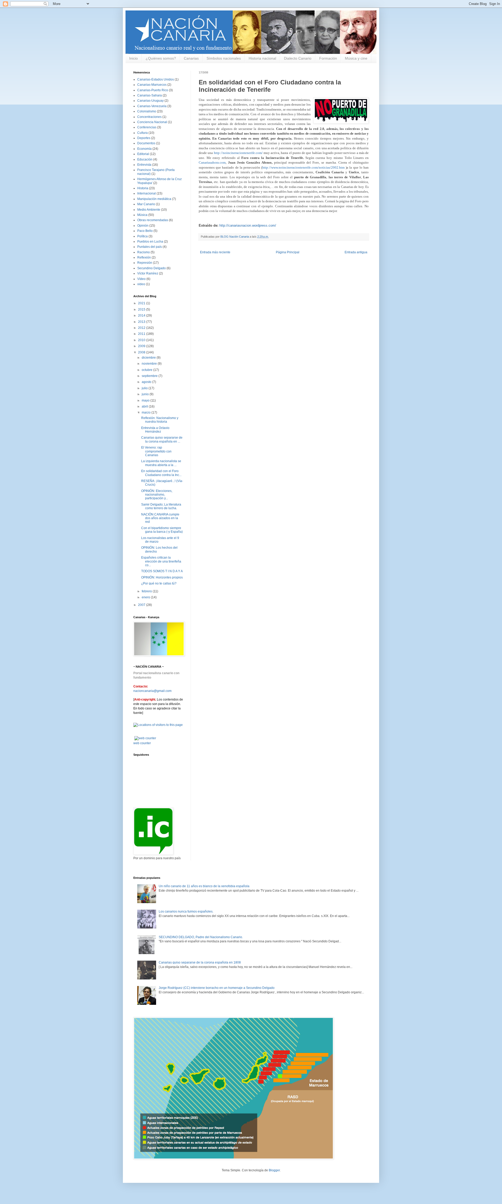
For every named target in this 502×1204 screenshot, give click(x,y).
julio (145, 388)
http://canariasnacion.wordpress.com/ (247, 225)
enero (146, 597)
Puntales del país (149, 247)
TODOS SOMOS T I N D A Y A (162, 571)
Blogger (274, 1170)
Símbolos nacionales (224, 58)
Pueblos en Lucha (150, 241)
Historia (142, 188)
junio (146, 394)
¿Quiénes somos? (161, 58)
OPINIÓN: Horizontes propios (162, 577)
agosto (147, 382)
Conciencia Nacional (152, 122)
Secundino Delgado (151, 268)
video (141, 284)
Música (142, 215)
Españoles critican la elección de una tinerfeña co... (161, 561)
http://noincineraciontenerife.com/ (238, 153)
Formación (328, 58)
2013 (142, 322)
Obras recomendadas (152, 220)
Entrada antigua (356, 252)
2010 (142, 340)
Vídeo (141, 279)
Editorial (143, 154)
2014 (142, 315)
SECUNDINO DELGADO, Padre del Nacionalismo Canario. (201, 937)
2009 (142, 346)
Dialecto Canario (297, 58)
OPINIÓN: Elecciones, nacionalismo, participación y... (156, 494)
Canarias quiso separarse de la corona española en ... (161, 439)
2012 (142, 328)
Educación (144, 159)
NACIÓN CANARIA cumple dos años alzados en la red (160, 518)
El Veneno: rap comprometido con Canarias (156, 451)
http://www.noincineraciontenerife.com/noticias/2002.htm (303, 167)
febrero (147, 591)
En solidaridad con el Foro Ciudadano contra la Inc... (161, 473)
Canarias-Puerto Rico (152, 90)
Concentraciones (149, 117)
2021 (142, 303)
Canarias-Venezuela (152, 106)
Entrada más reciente (215, 252)
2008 (142, 352)
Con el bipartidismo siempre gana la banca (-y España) (162, 530)
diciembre (149, 357)
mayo (146, 400)
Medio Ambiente (148, 209)
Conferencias (146, 127)
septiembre (150, 376)
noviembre (150, 363)
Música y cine (356, 58)
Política (142, 236)
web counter (142, 743)
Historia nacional (262, 58)
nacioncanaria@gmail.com (152, 691)
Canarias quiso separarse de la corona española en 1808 (200, 962)
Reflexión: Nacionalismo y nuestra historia (159, 419)
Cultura (142, 133)
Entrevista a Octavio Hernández (155, 429)
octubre (147, 370)
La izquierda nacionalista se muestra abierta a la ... (161, 463)
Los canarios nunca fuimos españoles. (186, 911)
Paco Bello (145, 231)
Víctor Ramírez (147, 273)
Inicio (133, 58)
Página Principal (287, 252)
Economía (144, 149)
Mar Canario (146, 204)
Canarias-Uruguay (150, 100)
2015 (142, 309)
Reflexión (144, 257)
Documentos (146, 143)
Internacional (146, 193)
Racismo (143, 252)
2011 (142, 334)
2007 (142, 605)
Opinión (143, 225)
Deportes (143, 138)
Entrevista (144, 165)
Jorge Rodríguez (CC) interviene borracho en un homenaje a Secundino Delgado (217, 988)
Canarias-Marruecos (152, 85)
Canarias (191, 58)
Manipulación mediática (154, 199)
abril (145, 406)
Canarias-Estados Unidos (155, 79)
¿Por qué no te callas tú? (158, 583)
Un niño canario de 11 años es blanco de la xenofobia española (204, 886)
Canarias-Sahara (149, 95)
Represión (144, 263)
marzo (146, 412)
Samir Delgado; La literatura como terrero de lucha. (161, 506)
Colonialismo (146, 111)
